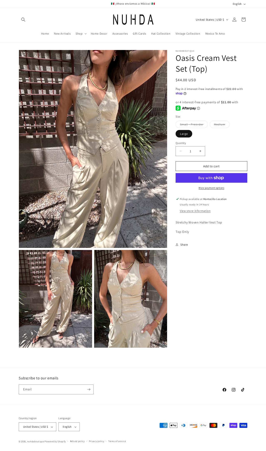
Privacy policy (96, 441)
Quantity (181, 143)
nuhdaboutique (35, 441)
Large (184, 133)
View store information (195, 211)
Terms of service (117, 441)
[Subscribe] (88, 389)
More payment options (211, 187)
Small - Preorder (194, 125)
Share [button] (184, 244)
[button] (23, 19)
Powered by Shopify (55, 441)
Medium (222, 125)
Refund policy (77, 441)
